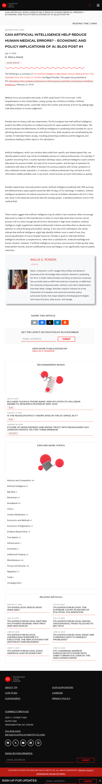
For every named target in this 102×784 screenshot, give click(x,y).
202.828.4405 (13, 731)
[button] (89, 5)
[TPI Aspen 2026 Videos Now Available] (28, 608)
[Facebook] (8, 743)
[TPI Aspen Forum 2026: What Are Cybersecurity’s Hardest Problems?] (74, 637)
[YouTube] (23, 743)
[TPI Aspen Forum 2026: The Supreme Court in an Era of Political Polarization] (74, 608)
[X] (16, 743)
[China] (51, 509)
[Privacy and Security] (51, 566)
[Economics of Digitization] (51, 526)
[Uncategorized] (51, 583)
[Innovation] (51, 549)
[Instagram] (38, 743)
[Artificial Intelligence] (51, 486)
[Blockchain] (51, 497)
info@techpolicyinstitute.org (25, 735)
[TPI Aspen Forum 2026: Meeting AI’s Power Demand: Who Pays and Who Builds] (28, 622)
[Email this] (34, 322)
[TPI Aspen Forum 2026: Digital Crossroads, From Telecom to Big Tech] (74, 622)
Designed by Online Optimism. (51, 774)
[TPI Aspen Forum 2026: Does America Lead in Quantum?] (28, 653)
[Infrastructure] (51, 543)
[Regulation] (51, 571)
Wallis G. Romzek (15, 57)
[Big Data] (51, 492)
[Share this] (42, 322)
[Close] (100, 781)
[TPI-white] (10, 5)
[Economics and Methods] (51, 520)
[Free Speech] (51, 537)
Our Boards (12, 698)
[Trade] (51, 577)
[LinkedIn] (31, 743)
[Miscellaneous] (51, 560)
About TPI (11, 687)
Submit (66, 339)
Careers (57, 693)
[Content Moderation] (51, 514)
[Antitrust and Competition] (51, 480)
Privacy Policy (61, 698)
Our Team (11, 693)
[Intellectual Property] (51, 554)
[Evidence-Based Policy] (51, 532)
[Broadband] (51, 503)
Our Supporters (62, 687)
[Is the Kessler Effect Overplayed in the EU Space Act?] (51, 416)
